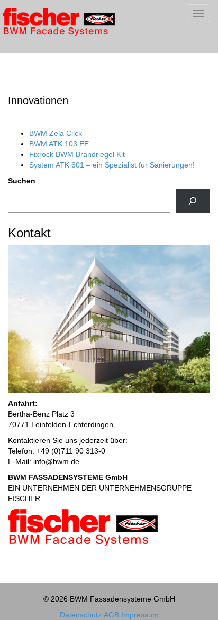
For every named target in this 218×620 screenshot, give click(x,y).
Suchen (21, 181)
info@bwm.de (56, 461)
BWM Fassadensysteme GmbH (77, 26)
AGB (111, 614)
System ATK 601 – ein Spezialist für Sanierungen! (112, 165)
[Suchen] (193, 201)
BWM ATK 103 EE (59, 144)
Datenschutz (81, 614)
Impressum (140, 614)
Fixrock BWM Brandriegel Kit (77, 154)
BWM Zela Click (55, 133)
